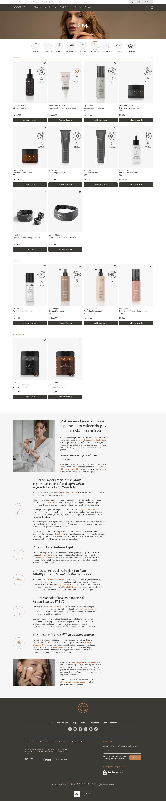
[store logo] (19, 7)
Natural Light (124, 170)
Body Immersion (90, 308)
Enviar (135, 757)
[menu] (63, 7)
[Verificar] (31, 759)
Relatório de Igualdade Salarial (80, 742)
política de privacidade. (117, 758)
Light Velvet (88, 105)
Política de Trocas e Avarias (48, 742)
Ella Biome (123, 308)
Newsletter (107, 741)
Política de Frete (64, 742)
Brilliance (16, 382)
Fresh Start (52, 170)
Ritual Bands (18, 235)
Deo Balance (18, 308)
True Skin (87, 170)
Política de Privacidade (32, 742)
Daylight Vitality (19, 170)
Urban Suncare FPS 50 (57, 105)
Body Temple (53, 308)
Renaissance (53, 382)
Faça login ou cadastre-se (142, 2)
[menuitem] (37, 7)
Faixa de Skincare (55, 235)
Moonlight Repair (126, 105)
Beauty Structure (19, 105)
